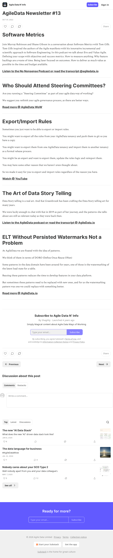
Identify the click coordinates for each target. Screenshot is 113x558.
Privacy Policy (79, 342)
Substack (42, 551)
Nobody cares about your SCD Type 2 (25, 467)
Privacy (57, 537)
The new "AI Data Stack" (17, 430)
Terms (66, 537)
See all (8, 485)
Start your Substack (49, 544)
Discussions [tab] (24, 422)
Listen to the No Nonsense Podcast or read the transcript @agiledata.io (50, 71)
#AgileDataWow (10, 452)
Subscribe (92, 4)
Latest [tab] (13, 422)
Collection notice (78, 537)
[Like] (5, 26)
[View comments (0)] (12, 26)
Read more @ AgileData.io (20, 293)
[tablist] (15, 385)
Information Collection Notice (56, 342)
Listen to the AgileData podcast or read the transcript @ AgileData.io (48, 222)
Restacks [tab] (22, 385)
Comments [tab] (9, 385)
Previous (13, 364)
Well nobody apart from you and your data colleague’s (30, 470)
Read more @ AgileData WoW (22, 107)
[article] (56, 436)
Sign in (105, 4)
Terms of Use (70, 339)
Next (101, 364)
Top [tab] (6, 422)
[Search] (108, 422)
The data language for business (22, 448)
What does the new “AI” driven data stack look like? (28, 434)
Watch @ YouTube (14, 178)
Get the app (71, 544)
